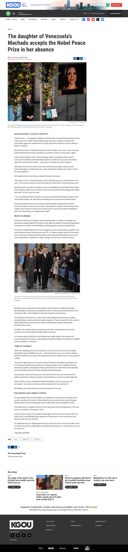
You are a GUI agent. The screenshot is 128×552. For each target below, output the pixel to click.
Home (8, 19)
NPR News (26, 439)
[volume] (13, 13)
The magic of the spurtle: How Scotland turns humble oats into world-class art (21, 480)
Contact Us (74, 19)
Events (63, 19)
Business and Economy (42, 492)
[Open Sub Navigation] (18, 19)
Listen (14, 19)
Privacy (73, 521)
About (53, 19)
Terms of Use (50, 521)
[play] (8, 14)
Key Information (50, 525)
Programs (33, 19)
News (23, 19)
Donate (117, 5)
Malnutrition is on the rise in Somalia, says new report (105, 479)
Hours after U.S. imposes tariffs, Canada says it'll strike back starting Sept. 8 (48, 497)
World (9, 29)
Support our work (100, 521)
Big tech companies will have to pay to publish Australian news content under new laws (78, 480)
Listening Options (76, 525)
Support (44, 19)
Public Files (49, 530)
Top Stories (37, 439)
